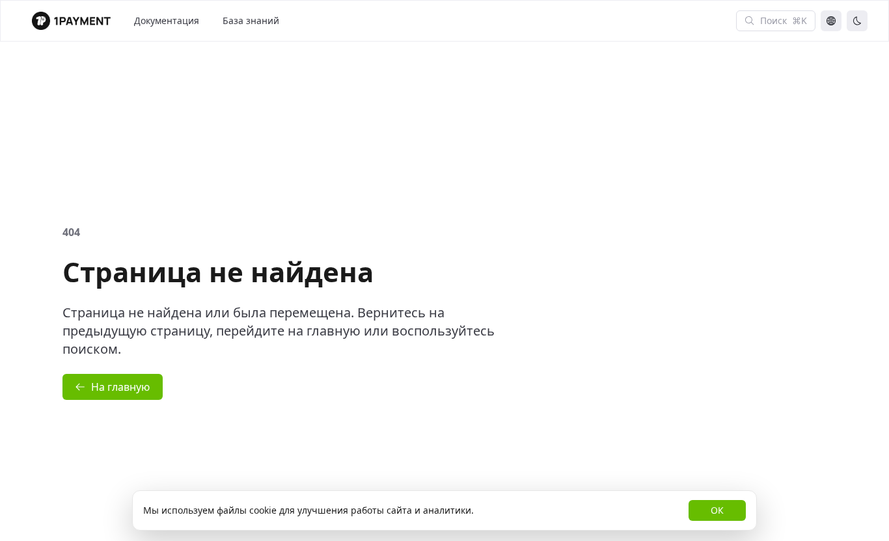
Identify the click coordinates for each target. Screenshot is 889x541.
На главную (120, 387)
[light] (857, 20)
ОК (717, 510)
